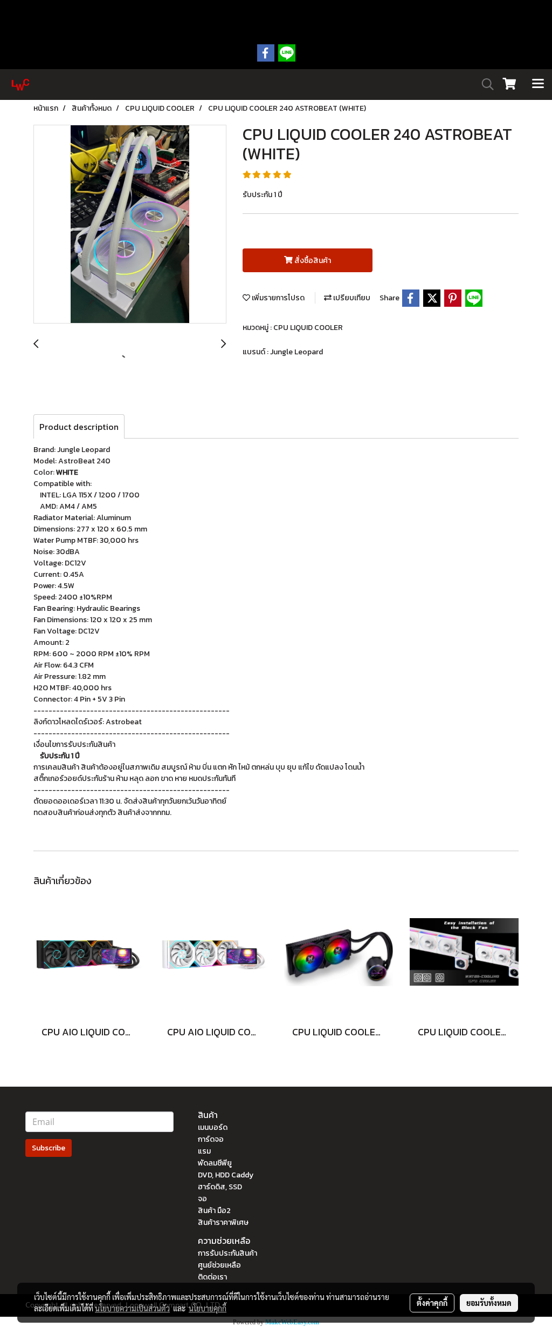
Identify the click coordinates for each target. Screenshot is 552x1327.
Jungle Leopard (296, 352)
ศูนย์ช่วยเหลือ (219, 1265)
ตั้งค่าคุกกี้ (432, 1303)
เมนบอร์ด (212, 1127)
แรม (204, 1151)
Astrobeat (124, 722)
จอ (202, 1198)
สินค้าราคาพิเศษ (223, 1222)
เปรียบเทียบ (351, 298)
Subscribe (48, 1148)
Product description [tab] (79, 426)
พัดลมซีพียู (215, 1163)
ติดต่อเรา (212, 1277)
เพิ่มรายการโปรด (277, 298)
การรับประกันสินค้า (227, 1253)
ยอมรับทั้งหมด (489, 1303)
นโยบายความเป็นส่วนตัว (132, 1308)
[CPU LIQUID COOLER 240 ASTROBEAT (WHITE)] (130, 224)
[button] (484, 84)
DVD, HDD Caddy (225, 1175)
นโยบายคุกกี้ (207, 1308)
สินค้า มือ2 (214, 1210)
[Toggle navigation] (538, 84)
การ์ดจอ (211, 1139)
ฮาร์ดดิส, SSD (220, 1187)
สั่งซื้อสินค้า (312, 260)
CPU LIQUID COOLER (308, 327)
